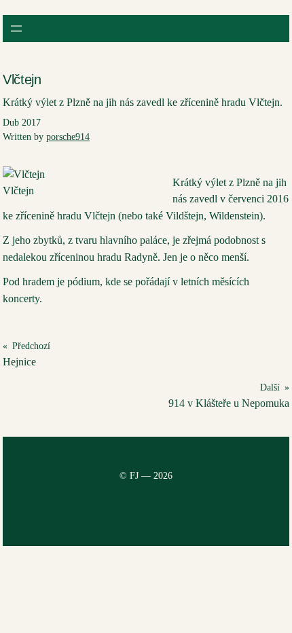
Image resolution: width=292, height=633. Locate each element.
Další (270, 387)
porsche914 (68, 137)
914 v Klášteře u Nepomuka (228, 403)
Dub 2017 (22, 122)
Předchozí (31, 346)
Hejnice (19, 361)
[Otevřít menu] (16, 28)
